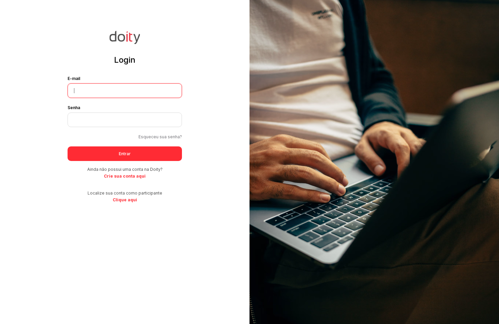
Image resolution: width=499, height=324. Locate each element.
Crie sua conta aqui (125, 176)
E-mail (74, 78)
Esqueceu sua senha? (160, 136)
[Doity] (125, 42)
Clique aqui (125, 199)
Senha (74, 107)
